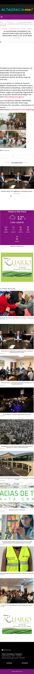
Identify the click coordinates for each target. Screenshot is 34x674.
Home (1, 22)
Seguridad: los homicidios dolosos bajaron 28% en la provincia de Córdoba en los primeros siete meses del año (17, 447)
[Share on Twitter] (17, 156)
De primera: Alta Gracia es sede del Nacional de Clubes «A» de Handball (17, 317)
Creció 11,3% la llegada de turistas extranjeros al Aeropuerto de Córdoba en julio (17, 478)
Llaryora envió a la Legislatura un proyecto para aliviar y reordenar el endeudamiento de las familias (17, 351)
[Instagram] (18, 2)
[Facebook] (15, 2)
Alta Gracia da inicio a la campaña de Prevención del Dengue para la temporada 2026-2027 (17, 383)
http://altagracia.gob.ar (14, 97)
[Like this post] (13, 156)
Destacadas (10, 22)
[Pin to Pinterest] (18, 156)
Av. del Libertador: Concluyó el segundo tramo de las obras (17, 414)
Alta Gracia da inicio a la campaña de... (17, 191)
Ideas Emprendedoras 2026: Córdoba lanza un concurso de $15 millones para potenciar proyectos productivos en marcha (17, 542)
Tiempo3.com (20, 246)
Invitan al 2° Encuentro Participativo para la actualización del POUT (17, 605)
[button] (1, 181)
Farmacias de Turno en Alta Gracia (17, 509)
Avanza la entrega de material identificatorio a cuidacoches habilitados (17, 573)
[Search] (32, 17)
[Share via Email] (20, 156)
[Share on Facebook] (15, 156)
